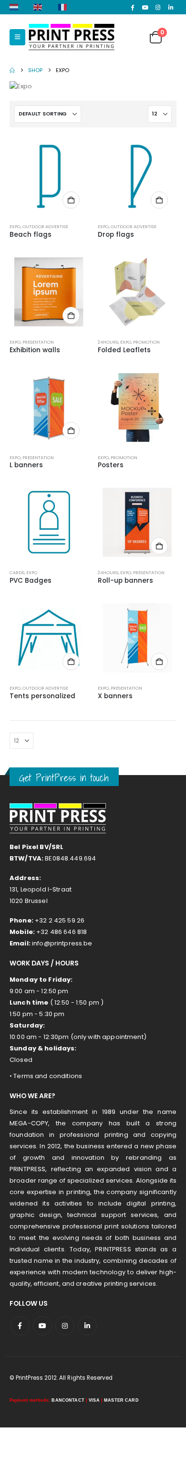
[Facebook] (132, 7)
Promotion (146, 342)
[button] (17, 37)
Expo (15, 226)
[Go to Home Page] (12, 70)
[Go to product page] (49, 176)
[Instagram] (158, 7)
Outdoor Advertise (45, 226)
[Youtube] (145, 7)
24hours (108, 342)
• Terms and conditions (46, 1075)
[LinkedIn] (170, 7)
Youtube (42, 1325)
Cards (17, 572)
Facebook (20, 1325)
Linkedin (87, 1325)
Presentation (38, 342)
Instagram (64, 1325)
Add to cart (71, 200)
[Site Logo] (71, 37)
